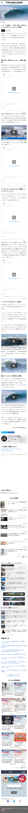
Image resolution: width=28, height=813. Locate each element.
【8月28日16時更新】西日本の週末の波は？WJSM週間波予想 (14, 646)
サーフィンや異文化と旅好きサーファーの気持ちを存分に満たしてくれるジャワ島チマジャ (13, 662)
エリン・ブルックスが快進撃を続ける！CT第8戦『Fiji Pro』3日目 (13, 642)
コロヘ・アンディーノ (7, 450)
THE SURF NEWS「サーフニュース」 (12, 808)
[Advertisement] (14, 472)
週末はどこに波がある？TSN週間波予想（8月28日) (13, 654)
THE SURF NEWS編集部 (14, 436)
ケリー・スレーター (16, 449)
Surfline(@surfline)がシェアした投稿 (13, 110)
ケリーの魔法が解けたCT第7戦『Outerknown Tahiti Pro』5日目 (16, 583)
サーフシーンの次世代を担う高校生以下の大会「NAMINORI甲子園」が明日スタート (12, 650)
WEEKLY (20, 565)
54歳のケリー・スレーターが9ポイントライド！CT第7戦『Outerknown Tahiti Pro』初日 (16, 579)
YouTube (3, 22)
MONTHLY (7, 565)
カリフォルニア (6, 449)
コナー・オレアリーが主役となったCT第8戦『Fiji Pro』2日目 (13, 658)
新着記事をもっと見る (14, 675)
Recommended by (18, 767)
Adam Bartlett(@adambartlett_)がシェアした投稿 (14, 239)
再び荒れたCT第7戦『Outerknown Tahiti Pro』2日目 (16, 588)
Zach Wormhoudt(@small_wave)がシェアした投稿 (14, 183)
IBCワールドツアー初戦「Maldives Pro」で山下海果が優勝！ (13, 671)
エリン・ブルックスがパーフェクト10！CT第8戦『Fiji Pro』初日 (13, 666)
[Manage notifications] (3, 810)
